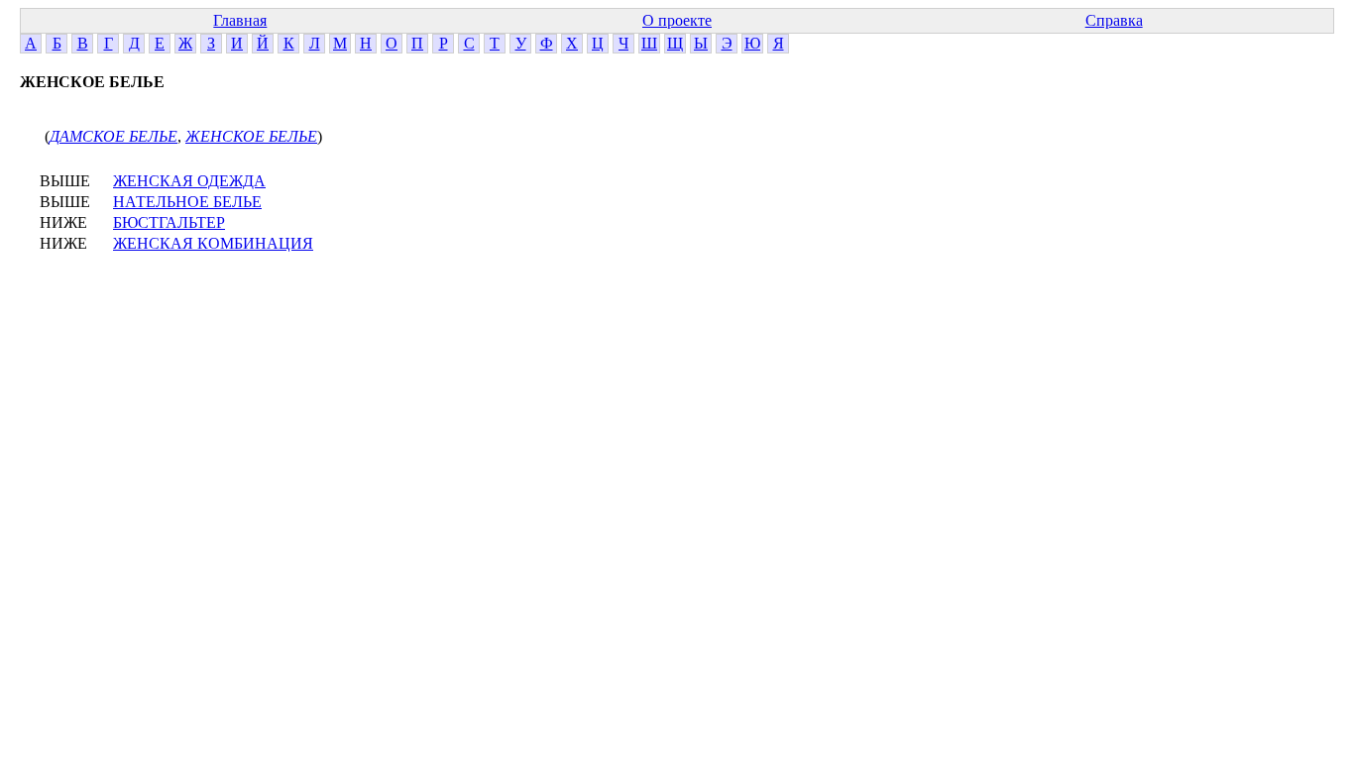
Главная (240, 20)
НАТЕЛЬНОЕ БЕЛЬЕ (187, 201)
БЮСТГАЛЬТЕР (169, 222)
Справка (1114, 20)
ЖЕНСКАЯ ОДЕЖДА (189, 180)
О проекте (677, 20)
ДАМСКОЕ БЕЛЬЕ (113, 136)
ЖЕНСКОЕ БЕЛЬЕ (251, 136)
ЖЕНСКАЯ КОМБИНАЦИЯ (213, 243)
